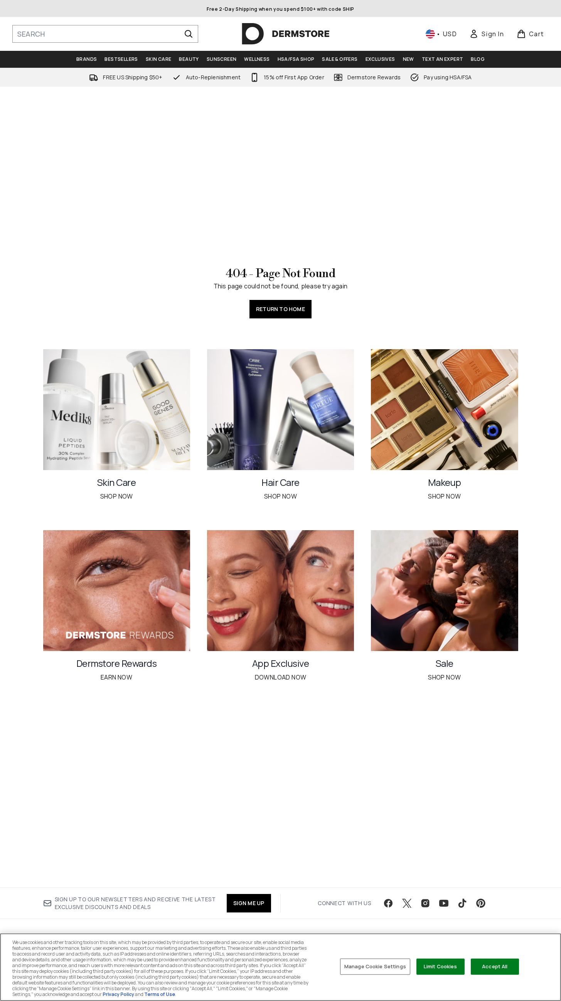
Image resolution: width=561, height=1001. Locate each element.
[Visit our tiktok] (462, 903)
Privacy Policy (118, 994)
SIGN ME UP (248, 903)
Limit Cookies (440, 966)
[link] (487, 34)
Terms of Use (159, 994)
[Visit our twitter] (407, 903)
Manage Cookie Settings (375, 966)
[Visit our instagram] (425, 903)
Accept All (494, 966)
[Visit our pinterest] (481, 903)
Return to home (280, 309)
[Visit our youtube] (444, 903)
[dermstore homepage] (285, 34)
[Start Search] (188, 33)
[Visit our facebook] (388, 903)
